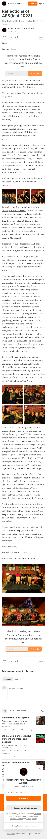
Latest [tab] (11, 711)
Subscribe (32, 3)
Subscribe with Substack (25, 808)
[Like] (4, 37)
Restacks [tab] (18, 679)
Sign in (41, 3)
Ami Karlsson (25, 214)
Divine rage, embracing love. (14, 721)
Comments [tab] (8, 679)
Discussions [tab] (21, 711)
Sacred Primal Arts (25, 217)
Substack (11, 833)
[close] (40, 769)
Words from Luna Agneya (15, 717)
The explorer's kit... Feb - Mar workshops (14, 746)
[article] (23, 723)
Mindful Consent (17, 210)
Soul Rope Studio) (15, 221)
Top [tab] (5, 711)
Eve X (12, 217)
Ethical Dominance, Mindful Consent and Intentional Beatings (16, 739)
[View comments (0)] (10, 37)
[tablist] (13, 679)
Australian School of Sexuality (21, 29)
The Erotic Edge (10, 214)
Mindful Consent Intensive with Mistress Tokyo (16, 764)
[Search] (42, 710)
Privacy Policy (31, 819)
